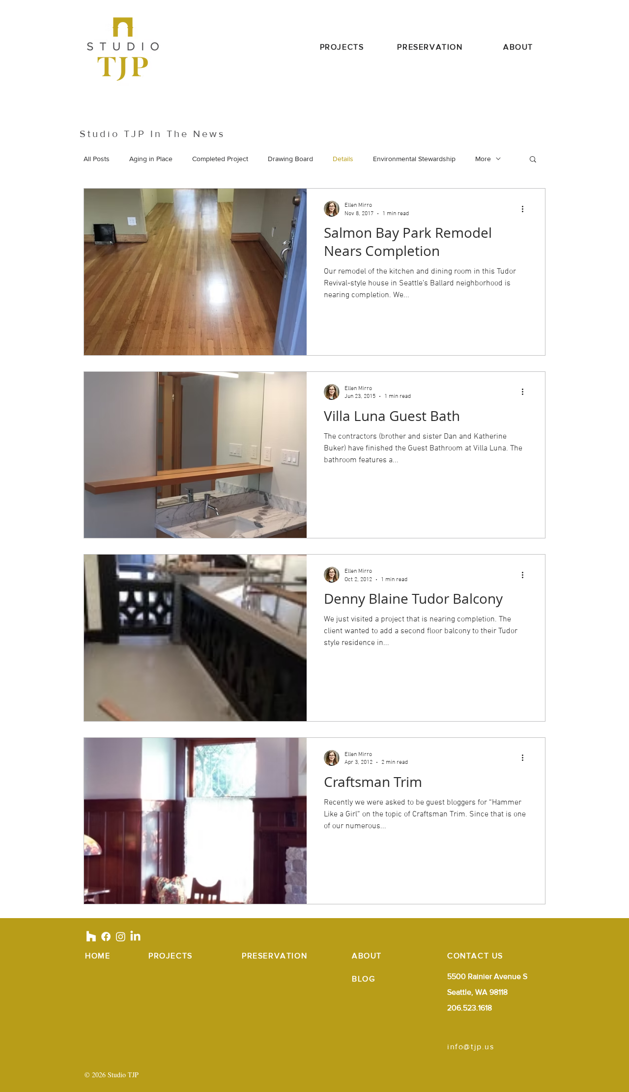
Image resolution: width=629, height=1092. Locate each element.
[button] (533, 160)
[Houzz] (91, 936)
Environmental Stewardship (414, 159)
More (483, 159)
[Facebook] (106, 936)
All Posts (97, 159)
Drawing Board (290, 159)
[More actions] (526, 209)
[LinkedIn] (135, 936)
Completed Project (220, 159)
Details (343, 159)
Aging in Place (150, 159)
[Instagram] (120, 936)
